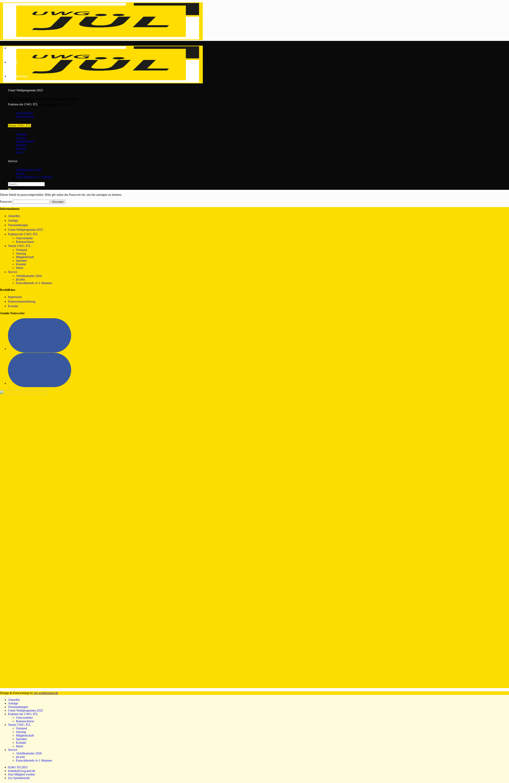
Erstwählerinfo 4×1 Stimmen (34, 177)
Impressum (15, 297)
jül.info (20, 173)
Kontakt (21, 148)
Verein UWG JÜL (19, 125)
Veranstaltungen (18, 76)
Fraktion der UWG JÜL (23, 104)
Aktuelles (14, 48)
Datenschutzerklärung (21, 301)
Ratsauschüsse (25, 116)
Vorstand (21, 134)
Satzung (21, 138)
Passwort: (6, 201)
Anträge (13, 62)
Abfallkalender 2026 (29, 170)
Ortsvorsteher (24, 113)
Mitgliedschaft (25, 141)
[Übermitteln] (9, 189)
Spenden (21, 145)
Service (12, 161)
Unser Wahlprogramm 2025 (25, 90)
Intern (19, 152)
